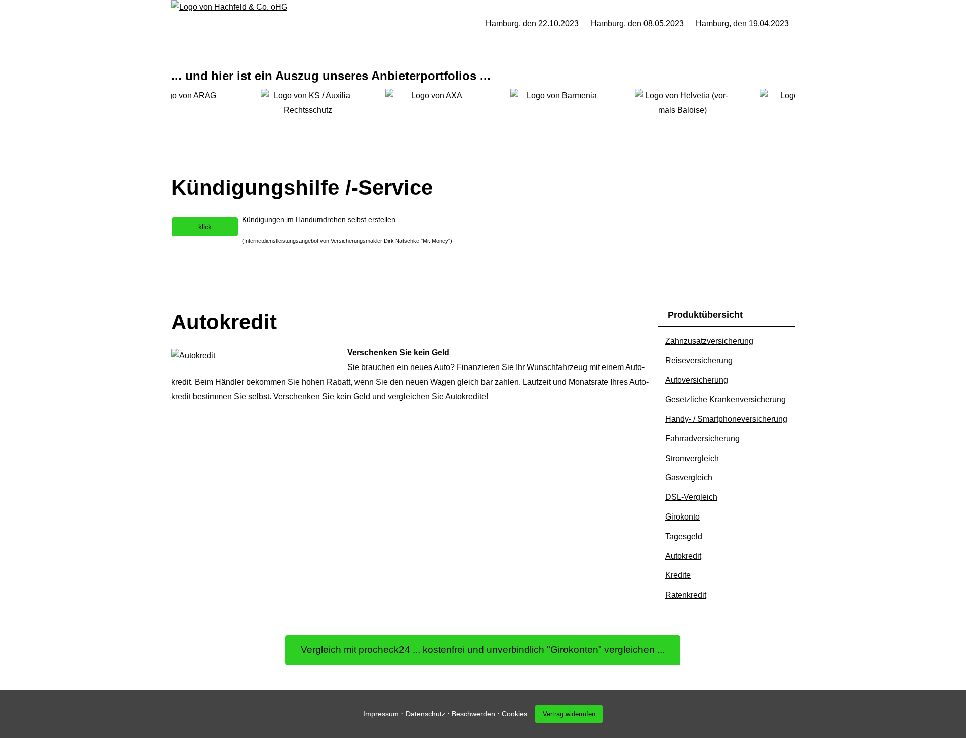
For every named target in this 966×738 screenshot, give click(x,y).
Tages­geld (683, 536)
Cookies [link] (514, 714)
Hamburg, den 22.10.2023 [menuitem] (532, 23)
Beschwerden (473, 714)
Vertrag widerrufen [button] (569, 714)
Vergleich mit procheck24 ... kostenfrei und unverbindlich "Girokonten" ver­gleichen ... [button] (483, 649)
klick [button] (205, 227)
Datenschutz (425, 714)
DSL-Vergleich (691, 497)
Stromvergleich (692, 458)
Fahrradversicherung (702, 438)
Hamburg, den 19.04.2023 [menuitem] (742, 23)
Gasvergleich (688, 477)
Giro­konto (682, 516)
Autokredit (683, 556)
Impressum (381, 714)
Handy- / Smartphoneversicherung (726, 419)
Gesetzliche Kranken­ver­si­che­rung (725, 399)
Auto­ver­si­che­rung (696, 380)
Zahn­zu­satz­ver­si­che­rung (709, 341)
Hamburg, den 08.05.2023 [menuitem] (637, 23)
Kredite (678, 575)
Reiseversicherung (699, 360)
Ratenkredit (685, 595)
